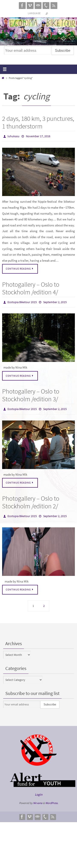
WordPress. (51, 799)
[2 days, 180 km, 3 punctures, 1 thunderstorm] (38, 171)
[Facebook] (22, 5)
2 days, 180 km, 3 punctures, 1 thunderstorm (38, 122)
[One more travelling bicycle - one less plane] (38, 761)
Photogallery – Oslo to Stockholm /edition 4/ (30, 287)
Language (34, 13)
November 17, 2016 (38, 136)
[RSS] (53, 5)
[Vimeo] (30, 5)
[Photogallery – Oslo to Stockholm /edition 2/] (38, 548)
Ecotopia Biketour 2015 (22, 301)
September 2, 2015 (55, 301)
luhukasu (13, 136)
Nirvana (37, 799)
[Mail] (38, 5)
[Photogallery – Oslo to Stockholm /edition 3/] (38, 441)
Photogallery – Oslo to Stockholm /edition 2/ (30, 499)
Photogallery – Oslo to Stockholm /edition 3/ (30, 393)
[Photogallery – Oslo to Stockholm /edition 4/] (38, 335)
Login (38, 790)
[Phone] (46, 5)
